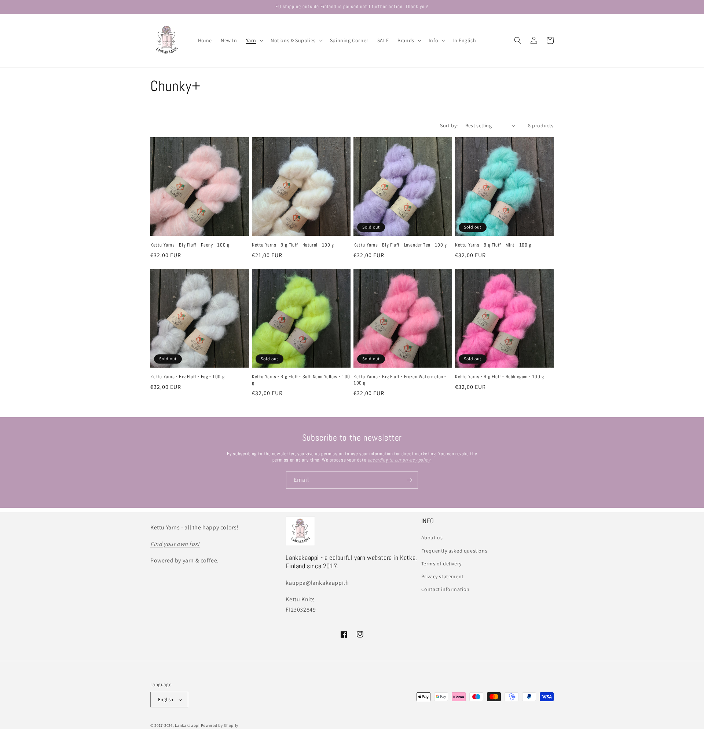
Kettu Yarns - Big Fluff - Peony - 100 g (189, 245)
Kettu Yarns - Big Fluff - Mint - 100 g (493, 245)
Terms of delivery (441, 563)
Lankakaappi (187, 725)
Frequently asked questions (454, 550)
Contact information (445, 589)
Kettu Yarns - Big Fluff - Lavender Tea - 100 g (400, 245)
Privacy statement (442, 576)
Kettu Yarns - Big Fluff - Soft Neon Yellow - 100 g (301, 380)
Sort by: (449, 125)
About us (432, 537)
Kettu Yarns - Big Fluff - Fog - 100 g (187, 377)
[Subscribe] (410, 480)
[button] (254, 40)
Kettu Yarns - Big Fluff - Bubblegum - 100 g (499, 377)
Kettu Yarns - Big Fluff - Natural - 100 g (293, 245)
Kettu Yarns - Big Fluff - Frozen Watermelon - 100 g (399, 380)
